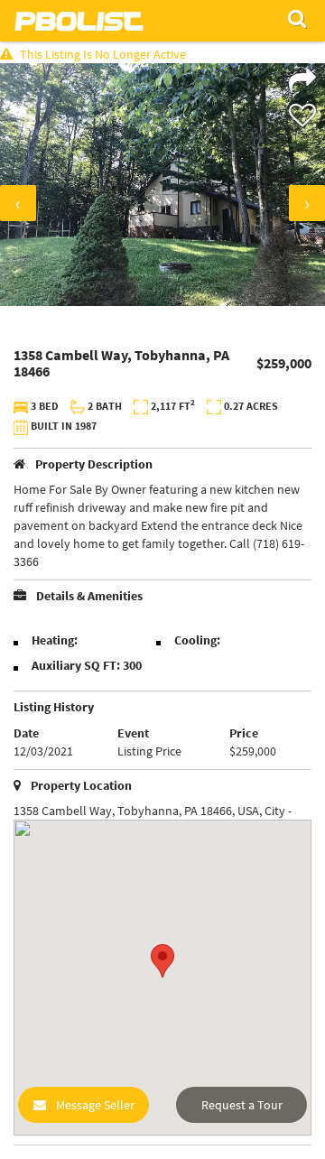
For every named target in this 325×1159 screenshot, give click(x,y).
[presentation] (18, 203)
